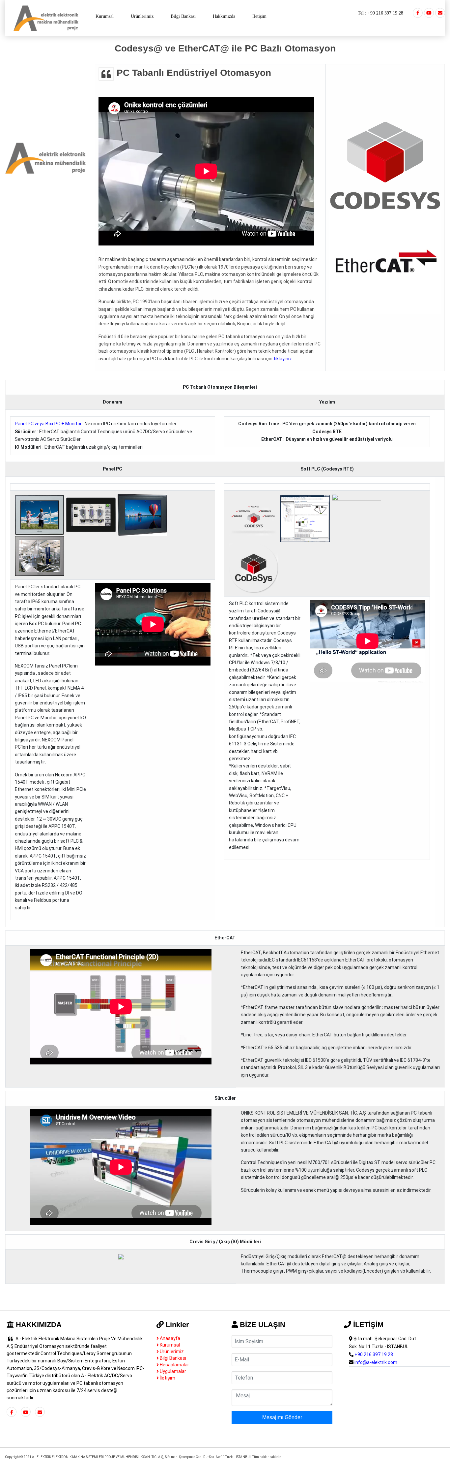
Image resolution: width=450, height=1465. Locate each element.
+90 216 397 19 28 (385, 13)
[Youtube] (429, 13)
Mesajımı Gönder (282, 1417)
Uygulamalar (172, 1371)
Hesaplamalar (174, 1364)
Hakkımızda (224, 16)
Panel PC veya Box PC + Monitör (48, 423)
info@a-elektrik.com (375, 1362)
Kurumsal (105, 16)
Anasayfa (169, 1338)
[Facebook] (418, 13)
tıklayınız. (283, 358)
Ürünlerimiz (142, 16)
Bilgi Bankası (183, 16)
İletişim (259, 16)
